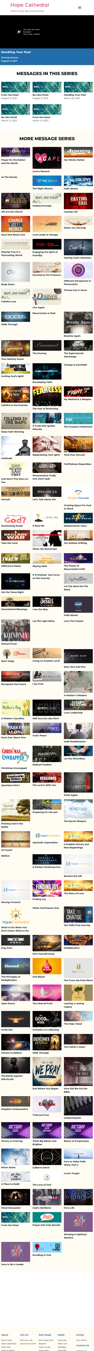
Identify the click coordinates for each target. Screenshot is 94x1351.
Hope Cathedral (29, 5)
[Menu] (79, 7)
